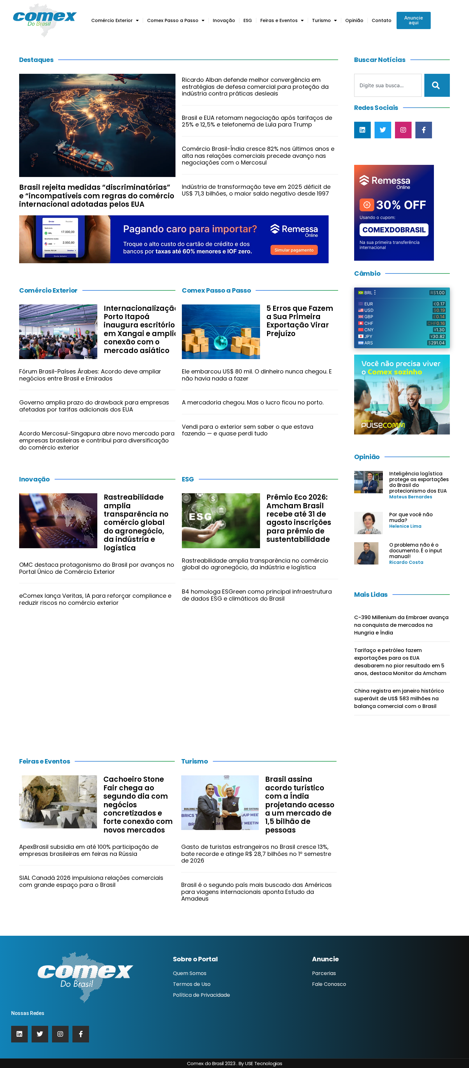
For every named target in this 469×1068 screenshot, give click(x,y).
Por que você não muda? (411, 517)
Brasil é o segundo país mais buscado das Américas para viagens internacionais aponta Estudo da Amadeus (256, 892)
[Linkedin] (362, 130)
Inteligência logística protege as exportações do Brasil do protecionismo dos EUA (419, 482)
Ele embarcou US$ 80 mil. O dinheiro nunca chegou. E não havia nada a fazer (257, 374)
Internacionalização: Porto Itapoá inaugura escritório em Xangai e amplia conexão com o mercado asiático (142, 329)
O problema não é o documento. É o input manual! (415, 551)
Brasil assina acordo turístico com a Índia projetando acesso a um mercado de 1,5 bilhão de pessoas (299, 804)
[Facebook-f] (423, 130)
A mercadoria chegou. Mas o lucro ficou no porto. (253, 402)
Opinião (354, 20)
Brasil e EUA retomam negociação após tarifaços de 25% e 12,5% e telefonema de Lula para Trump (257, 121)
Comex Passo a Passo (172, 20)
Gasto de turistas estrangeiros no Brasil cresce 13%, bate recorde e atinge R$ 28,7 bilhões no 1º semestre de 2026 (256, 853)
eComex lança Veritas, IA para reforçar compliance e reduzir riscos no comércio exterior (95, 599)
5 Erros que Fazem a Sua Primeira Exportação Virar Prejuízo (299, 321)
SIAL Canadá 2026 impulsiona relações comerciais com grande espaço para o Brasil (91, 881)
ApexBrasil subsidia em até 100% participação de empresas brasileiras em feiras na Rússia (88, 850)
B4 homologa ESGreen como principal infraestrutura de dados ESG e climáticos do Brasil (257, 595)
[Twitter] (383, 130)
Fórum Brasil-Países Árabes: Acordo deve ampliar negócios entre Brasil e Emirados (90, 374)
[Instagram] (403, 130)
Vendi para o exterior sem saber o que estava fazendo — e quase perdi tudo (247, 430)
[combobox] (388, 85)
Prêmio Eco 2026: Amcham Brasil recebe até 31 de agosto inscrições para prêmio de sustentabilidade (298, 518)
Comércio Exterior (112, 20)
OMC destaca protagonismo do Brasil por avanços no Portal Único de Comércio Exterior (96, 568)
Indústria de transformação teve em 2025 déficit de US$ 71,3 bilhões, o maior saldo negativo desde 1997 (256, 190)
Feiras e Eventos (279, 20)
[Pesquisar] (437, 85)
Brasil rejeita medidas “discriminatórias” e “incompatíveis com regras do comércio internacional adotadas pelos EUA (96, 195)
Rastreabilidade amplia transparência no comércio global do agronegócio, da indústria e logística (136, 522)
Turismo (321, 20)
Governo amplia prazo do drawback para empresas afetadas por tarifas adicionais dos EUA (94, 405)
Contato (381, 20)
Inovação (224, 20)
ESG (247, 20)
